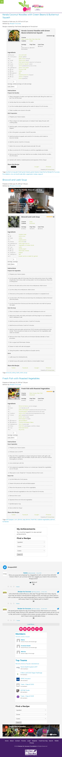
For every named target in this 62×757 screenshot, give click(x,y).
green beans (35, 172)
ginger (20, 56)
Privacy (32, 743)
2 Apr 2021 (38, 573)
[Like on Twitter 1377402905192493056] (14, 604)
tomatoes (6, 521)
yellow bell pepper (24, 409)
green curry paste (24, 67)
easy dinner (26, 519)
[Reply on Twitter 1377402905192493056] (8, 604)
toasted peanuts (23, 75)
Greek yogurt (22, 249)
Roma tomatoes (23, 406)
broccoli (21, 241)
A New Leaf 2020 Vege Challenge (31, 673)
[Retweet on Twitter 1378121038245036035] (11, 587)
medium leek (22, 234)
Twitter (18, 586)
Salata (25, 573)
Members (20, 634)
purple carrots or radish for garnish (28, 256)
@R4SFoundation (36, 591)
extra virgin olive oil (24, 243)
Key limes (21, 429)
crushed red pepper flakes (26, 422)
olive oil (21, 424)
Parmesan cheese (24, 250)
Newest (18, 636)
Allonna (23, 651)
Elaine (23, 640)
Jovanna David (25, 645)
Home (6, 740)
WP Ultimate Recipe (50, 169)
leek (17, 372)
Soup (30, 221)
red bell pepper (23, 411)
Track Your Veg (43, 740)
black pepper (22, 418)
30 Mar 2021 (44, 608)
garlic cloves (22, 58)
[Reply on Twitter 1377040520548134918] (8, 620)
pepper (21, 252)
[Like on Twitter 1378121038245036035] (14, 587)
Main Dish (32, 39)
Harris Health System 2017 (29, 667)
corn (20, 408)
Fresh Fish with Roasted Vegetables (21, 378)
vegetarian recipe (31, 174)
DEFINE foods (25, 690)
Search (51, 740)
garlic (20, 415)
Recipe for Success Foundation (27, 746)
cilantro (21, 76)
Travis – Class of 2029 (27, 696)
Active (22, 636)
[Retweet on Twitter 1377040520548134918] (11, 620)
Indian (31, 41)
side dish (23, 174)
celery (20, 238)
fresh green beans (24, 62)
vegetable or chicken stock (26, 245)
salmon (52, 519)
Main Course (24, 39)
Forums (23, 740)
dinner (20, 519)
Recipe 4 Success (15, 23)
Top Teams (21, 660)
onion (21, 372)
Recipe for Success (24, 591)
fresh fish (21, 426)
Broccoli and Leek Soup (15, 180)
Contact (17, 740)
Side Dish (37, 39)
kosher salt (22, 417)
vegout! (40, 174)
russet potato (22, 240)
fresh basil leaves (23, 427)
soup (25, 372)
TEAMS (56, 740)
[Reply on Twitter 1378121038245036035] (8, 587)
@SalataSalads (31, 573)
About (12, 740)
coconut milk (22, 69)
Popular (27, 636)
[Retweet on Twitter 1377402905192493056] (11, 604)
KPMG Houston (26, 678)
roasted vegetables (43, 519)
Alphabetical (35, 663)
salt (20, 73)
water (20, 71)
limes (20, 78)
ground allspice (23, 420)
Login (29, 740)
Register (34, 740)
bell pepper (10, 519)
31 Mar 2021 (44, 591)
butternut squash (23, 64)
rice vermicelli (22, 55)
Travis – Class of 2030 (27, 684)
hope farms (43, 172)
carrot (20, 65)
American (32, 223)
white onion (22, 60)
